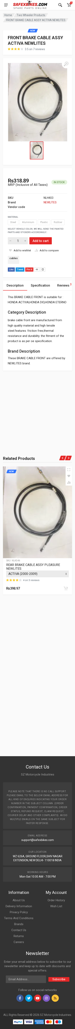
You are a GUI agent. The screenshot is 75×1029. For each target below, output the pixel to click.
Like (11, 269)
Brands (18, 924)
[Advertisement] (37, 408)
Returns (19, 936)
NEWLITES (50, 202)
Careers (19, 942)
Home (8, 15)
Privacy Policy (19, 912)
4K (37, 269)
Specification (40, 285)
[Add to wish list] (69, 476)
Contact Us (18, 930)
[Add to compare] (69, 482)
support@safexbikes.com (37, 840)
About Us (19, 900)
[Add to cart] (65, 588)
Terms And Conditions (18, 918)
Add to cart (41, 241)
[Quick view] (69, 469)
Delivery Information (19, 906)
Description (15, 285)
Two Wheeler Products (31, 15)
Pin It (29, 269)
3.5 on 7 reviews (35, 49)
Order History (56, 900)
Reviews (64, 285)
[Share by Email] (42, 269)
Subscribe (58, 979)
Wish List (56, 906)
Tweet (20, 269)
